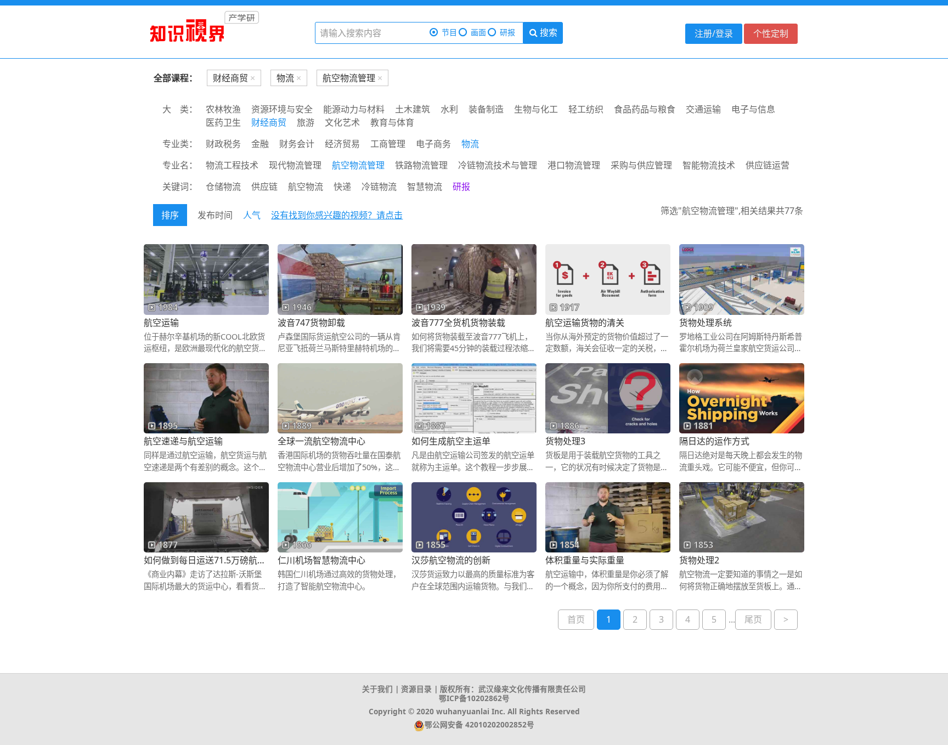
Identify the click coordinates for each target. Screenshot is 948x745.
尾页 (753, 619)
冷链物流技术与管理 (497, 165)
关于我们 (377, 689)
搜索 (547, 32)
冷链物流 (379, 186)
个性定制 (770, 33)
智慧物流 (424, 186)
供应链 (264, 186)
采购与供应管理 (641, 165)
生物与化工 (536, 109)
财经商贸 (268, 122)
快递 (342, 186)
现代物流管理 (295, 165)
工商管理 (387, 144)
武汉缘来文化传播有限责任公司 (532, 689)
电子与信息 (753, 109)
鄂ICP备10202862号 (474, 698)
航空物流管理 (358, 165)
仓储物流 (223, 186)
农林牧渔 (223, 109)
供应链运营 (767, 165)
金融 (260, 144)
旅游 (305, 122)
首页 (576, 619)
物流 (470, 144)
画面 (478, 32)
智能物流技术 (708, 165)
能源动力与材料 (354, 109)
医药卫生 (223, 122)
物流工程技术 (232, 165)
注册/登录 (714, 33)
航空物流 (305, 186)
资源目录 (416, 689)
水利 (449, 109)
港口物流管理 (574, 165)
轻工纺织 (585, 109)
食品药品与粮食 (644, 109)
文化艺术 (342, 122)
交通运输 (703, 109)
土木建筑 (412, 109)
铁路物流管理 (421, 165)
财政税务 (223, 144)
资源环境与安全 (282, 109)
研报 (507, 32)
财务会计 (296, 144)
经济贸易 (342, 144)
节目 (449, 32)
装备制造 (486, 109)
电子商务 (433, 144)
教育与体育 (392, 122)
